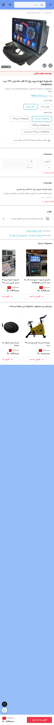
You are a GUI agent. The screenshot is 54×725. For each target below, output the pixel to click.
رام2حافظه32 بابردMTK (41, 125)
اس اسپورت (48, 13)
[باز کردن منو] (50, 5)
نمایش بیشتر (49, 173)
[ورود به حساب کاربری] (10, 4)
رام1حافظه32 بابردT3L (21, 119)
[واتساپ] (4, 710)
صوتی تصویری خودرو (33, 13)
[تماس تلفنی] (4, 704)
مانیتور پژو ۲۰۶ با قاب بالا (18, 235)
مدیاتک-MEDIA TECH (39, 96)
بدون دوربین (30, 106)
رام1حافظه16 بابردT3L (42, 119)
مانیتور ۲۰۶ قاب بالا (36, 235)
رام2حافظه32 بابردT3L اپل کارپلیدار (37, 132)
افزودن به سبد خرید (39, 720)
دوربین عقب (45, 106)
